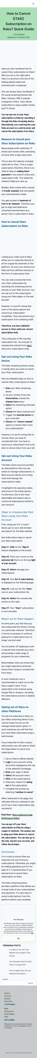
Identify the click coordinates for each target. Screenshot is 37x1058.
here (32, 933)
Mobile (6, 1008)
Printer (6, 1016)
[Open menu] (33, 3)
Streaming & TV (9, 1011)
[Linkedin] (18, 938)
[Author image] (12, 35)
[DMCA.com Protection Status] (18, 1037)
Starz (29, 345)
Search (5, 979)
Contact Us (7, 996)
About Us (7, 993)
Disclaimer (7, 998)
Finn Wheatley (19, 35)
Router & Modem (9, 1014)
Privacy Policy (8, 1001)
